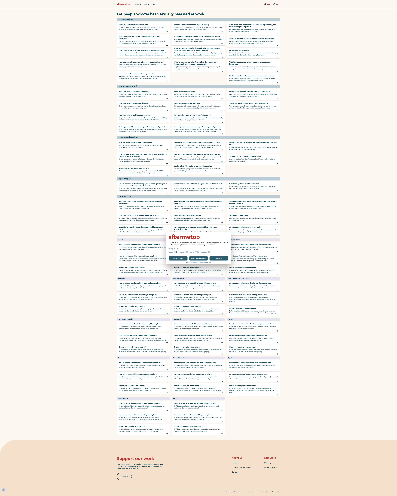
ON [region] (268, 4)
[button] (138, 4)
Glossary (267, 463)
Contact (235, 472)
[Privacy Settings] (4, 489)
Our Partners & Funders (241, 467)
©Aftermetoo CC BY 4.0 (232, 492)
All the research (270, 467)
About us (235, 463)
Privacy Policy (276, 492)
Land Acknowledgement (250, 492)
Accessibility (264, 492)
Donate (124, 476)
